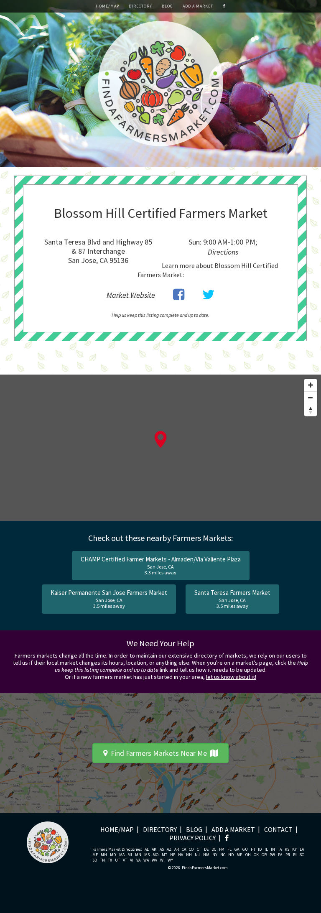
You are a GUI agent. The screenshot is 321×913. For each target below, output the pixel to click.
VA (138, 860)
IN (273, 849)
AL (147, 849)
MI (129, 854)
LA (302, 849)
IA (280, 849)
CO (191, 849)
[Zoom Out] (310, 397)
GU (245, 849)
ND (231, 854)
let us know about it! (231, 677)
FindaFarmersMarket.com (205, 867)
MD (113, 854)
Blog (167, 6)
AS (162, 849)
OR (264, 854)
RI (295, 854)
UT (117, 860)
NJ (197, 854)
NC (222, 854)
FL (229, 849)
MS (147, 854)
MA (122, 854)
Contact (278, 829)
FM (221, 849)
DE (206, 849)
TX (110, 860)
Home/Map (107, 6)
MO (155, 854)
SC (302, 854)
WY (170, 860)
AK (154, 849)
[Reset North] (310, 410)
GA (236, 849)
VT (125, 860)
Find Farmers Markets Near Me (158, 753)
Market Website (131, 294)
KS (287, 849)
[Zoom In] (310, 385)
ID (260, 849)
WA (146, 860)
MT (164, 854)
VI (131, 860)
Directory (140, 6)
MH (104, 854)
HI (253, 849)
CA (184, 849)
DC (213, 849)
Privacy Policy (192, 838)
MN (138, 854)
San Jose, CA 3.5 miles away (109, 599)
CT (199, 849)
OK (256, 854)
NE (172, 854)
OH (248, 854)
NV (180, 854)
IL (266, 849)
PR (287, 854)
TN (102, 860)
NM (206, 854)
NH (189, 854)
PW (272, 854)
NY (214, 854)
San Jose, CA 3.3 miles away (161, 565)
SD (94, 860)
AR (176, 849)
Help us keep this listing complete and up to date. (160, 315)
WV (154, 860)
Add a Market (198, 6)
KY (294, 849)
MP (239, 854)
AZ (169, 849)
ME (95, 854)
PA (280, 854)
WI (162, 860)
